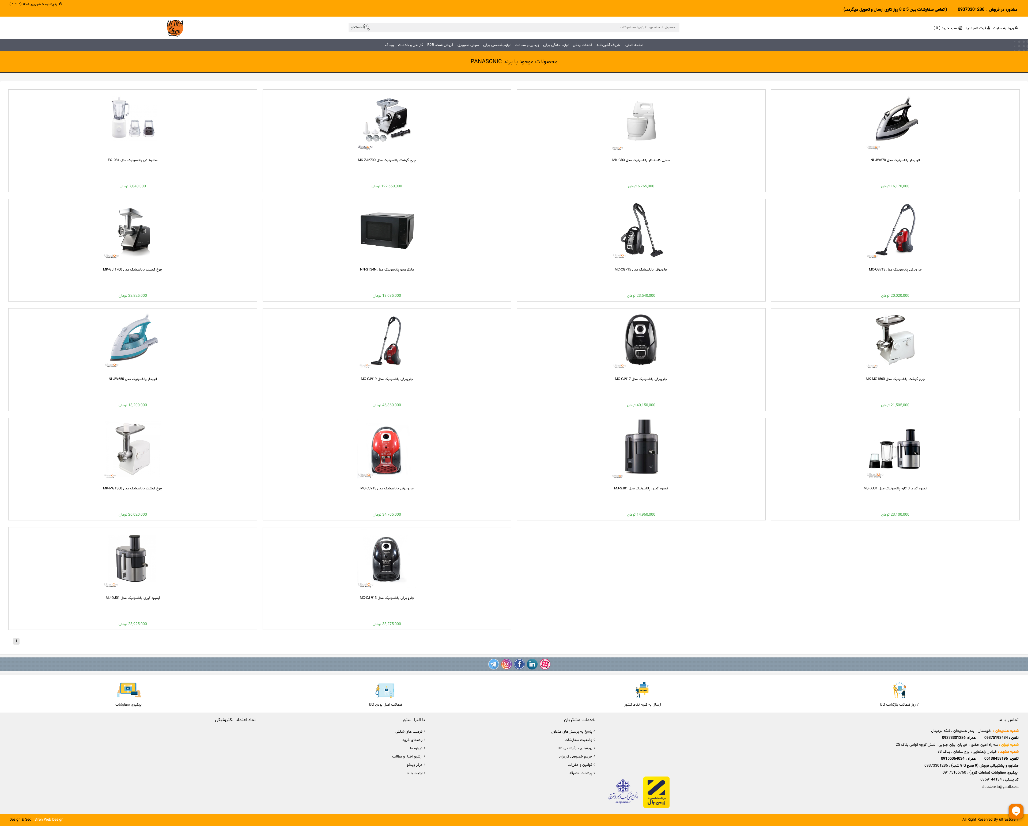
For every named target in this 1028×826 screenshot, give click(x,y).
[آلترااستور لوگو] (175, 28)
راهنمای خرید (412, 740)
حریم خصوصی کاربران (575, 756)
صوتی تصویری (468, 45)
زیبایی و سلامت (527, 45)
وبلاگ (389, 45)
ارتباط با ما (414, 773)
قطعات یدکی (582, 45)
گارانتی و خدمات (410, 45)
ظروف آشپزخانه (608, 45)
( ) (945, 28)
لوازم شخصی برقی (497, 45)
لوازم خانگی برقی (556, 45)
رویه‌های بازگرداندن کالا (575, 748)
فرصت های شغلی (408, 731)
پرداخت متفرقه (580, 773)
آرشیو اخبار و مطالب (407, 756)
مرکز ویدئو (414, 764)
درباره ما (416, 748)
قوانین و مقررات (580, 764)
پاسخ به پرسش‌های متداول (571, 731)
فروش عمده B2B (440, 45)
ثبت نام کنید (975, 28)
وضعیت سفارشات (578, 740)
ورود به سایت (1003, 28)
